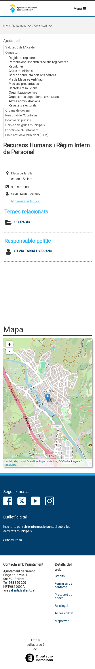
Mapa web (62, 621)
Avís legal (61, 605)
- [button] (9, 351)
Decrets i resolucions (23, 88)
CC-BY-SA (64, 461)
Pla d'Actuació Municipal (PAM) (26, 135)
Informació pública (18, 120)
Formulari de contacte (63, 585)
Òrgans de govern (17, 110)
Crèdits (60, 576)
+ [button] (9, 344)
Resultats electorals (22, 105)
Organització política (23, 92)
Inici (5, 25)
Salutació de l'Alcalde (20, 47)
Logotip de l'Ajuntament (21, 130)
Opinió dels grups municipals (25, 125)
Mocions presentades (24, 83)
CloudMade (10, 464)
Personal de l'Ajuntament (22, 115)
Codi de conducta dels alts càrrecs (32, 75)
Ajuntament (18, 25)
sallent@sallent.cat (22, 590)
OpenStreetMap (35, 461)
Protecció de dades (63, 596)
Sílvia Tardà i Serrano (33, 251)
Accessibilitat (64, 613)
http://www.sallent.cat (25, 201)
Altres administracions (24, 101)
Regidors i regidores (22, 58)
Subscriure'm (12, 540)
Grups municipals (21, 71)
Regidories (16, 66)
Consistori (40, 25)
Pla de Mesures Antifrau (26, 79)
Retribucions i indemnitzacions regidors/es (38, 62)
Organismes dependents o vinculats (34, 97)
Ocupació (22, 222)
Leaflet (8, 461)
